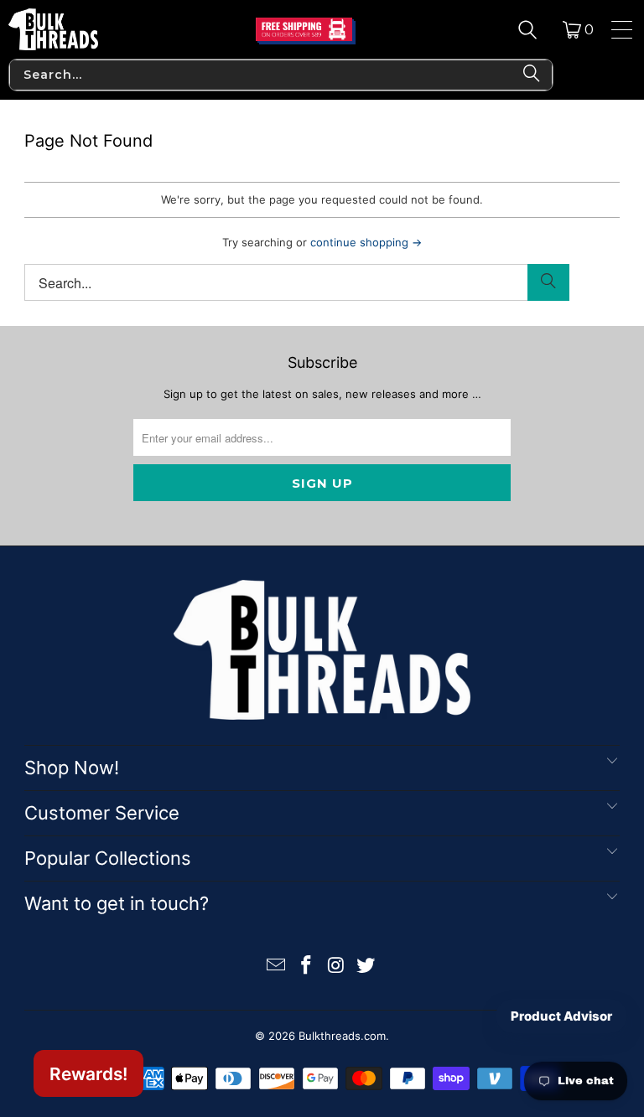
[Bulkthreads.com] (53, 29)
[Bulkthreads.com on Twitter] (366, 966)
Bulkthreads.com (342, 1035)
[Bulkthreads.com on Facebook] (306, 966)
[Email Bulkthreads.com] (276, 966)
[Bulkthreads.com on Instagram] (336, 966)
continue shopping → (366, 242)
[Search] (527, 29)
